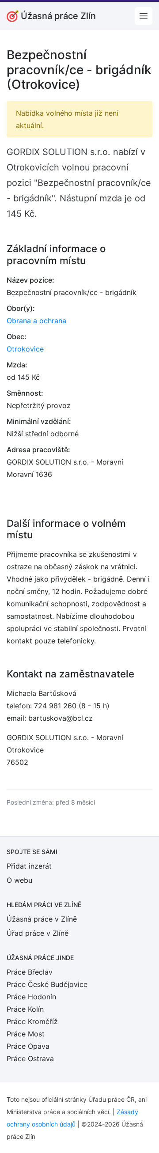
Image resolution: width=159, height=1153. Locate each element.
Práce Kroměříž (32, 1021)
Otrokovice (25, 348)
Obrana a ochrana (36, 320)
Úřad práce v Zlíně (37, 933)
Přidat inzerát (29, 866)
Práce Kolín (25, 1009)
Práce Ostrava (30, 1058)
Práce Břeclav (30, 972)
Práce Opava (28, 1046)
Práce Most (26, 1033)
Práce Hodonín (31, 996)
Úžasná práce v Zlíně (42, 919)
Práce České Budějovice (47, 984)
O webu (19, 880)
